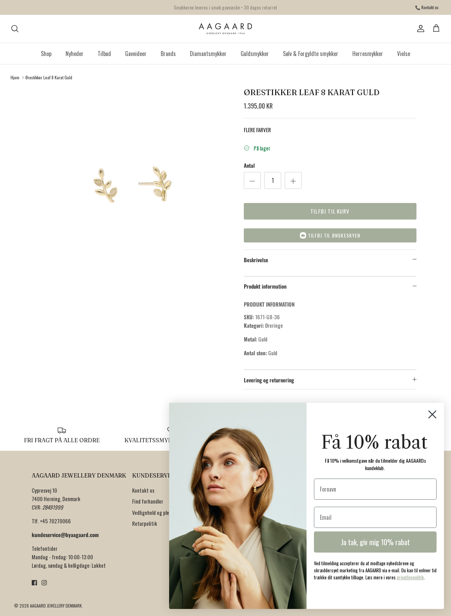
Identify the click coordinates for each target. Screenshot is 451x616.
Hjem (15, 77)
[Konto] (419, 28)
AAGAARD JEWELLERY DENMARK (56, 606)
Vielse (403, 53)
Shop (46, 53)
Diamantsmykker (208, 53)
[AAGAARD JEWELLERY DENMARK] (225, 29)
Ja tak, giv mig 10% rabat (375, 542)
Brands (168, 53)
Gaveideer (136, 53)
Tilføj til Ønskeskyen (334, 235)
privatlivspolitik (410, 577)
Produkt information (265, 286)
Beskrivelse (256, 260)
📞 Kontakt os (427, 7)
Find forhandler (147, 501)
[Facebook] (34, 582)
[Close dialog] (432, 414)
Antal (249, 165)
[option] (131, 184)
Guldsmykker (255, 53)
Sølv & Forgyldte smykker (310, 53)
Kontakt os (143, 490)
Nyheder (75, 53)
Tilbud (104, 53)
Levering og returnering (269, 380)
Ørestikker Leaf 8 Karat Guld (48, 77)
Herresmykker (367, 53)
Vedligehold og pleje (152, 512)
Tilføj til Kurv (330, 211)
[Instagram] (44, 582)
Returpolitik (144, 523)
